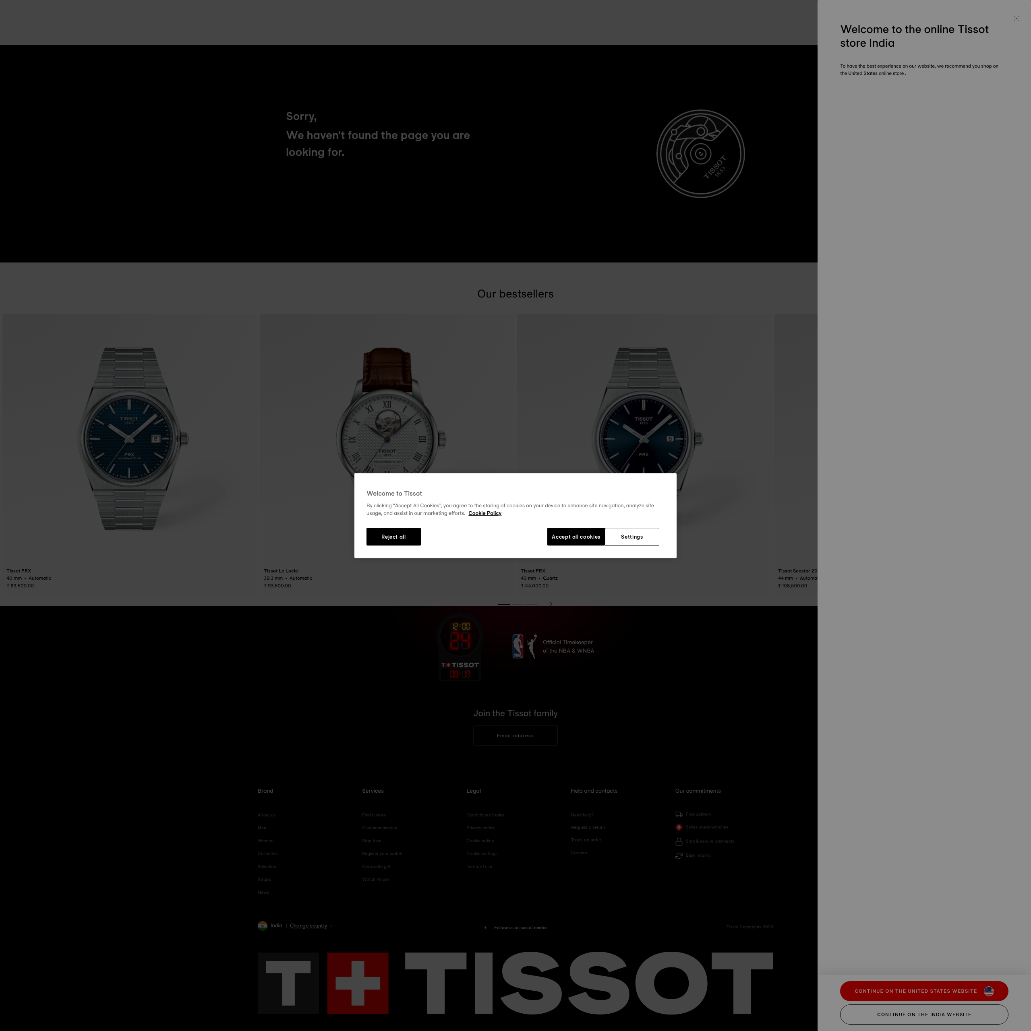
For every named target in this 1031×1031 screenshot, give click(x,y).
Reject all (393, 536)
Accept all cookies (576, 536)
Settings (632, 536)
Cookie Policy (484, 513)
